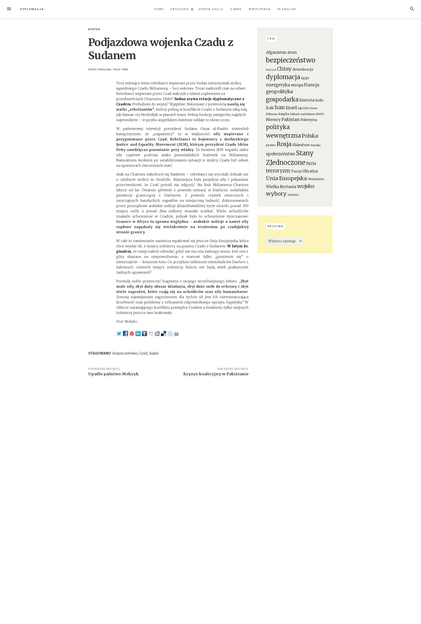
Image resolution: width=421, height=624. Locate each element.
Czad (143, 353)
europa (297, 85)
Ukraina (310, 171)
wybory (276, 193)
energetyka (278, 84)
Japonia (303, 108)
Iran (280, 107)
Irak (270, 107)
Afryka (94, 29)
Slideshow (301, 145)
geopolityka (279, 91)
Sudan (154, 353)
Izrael (291, 107)
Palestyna (309, 120)
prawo (271, 145)
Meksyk (295, 114)
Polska (310, 136)
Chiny (284, 69)
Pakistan (291, 119)
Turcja (296, 171)
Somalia (315, 145)
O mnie (236, 9)
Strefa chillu (210, 9)
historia (306, 100)
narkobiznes (308, 114)
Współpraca (260, 9)
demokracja (303, 69)
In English (286, 9)
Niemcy (273, 119)
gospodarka (282, 99)
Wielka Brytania (281, 186)
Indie (319, 100)
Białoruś (271, 69)
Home (159, 9)
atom (292, 52)
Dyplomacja (32, 9)
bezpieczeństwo (124, 353)
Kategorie (179, 9)
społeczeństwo (280, 153)
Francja (311, 84)
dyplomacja (283, 77)
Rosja (284, 144)
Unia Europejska (286, 178)
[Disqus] (168, 440)
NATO (320, 114)
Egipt (305, 78)
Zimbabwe (293, 194)
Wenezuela (316, 179)
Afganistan (276, 52)
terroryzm (278, 171)
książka (283, 114)
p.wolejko (104, 69)
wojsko (305, 186)
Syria (311, 163)
